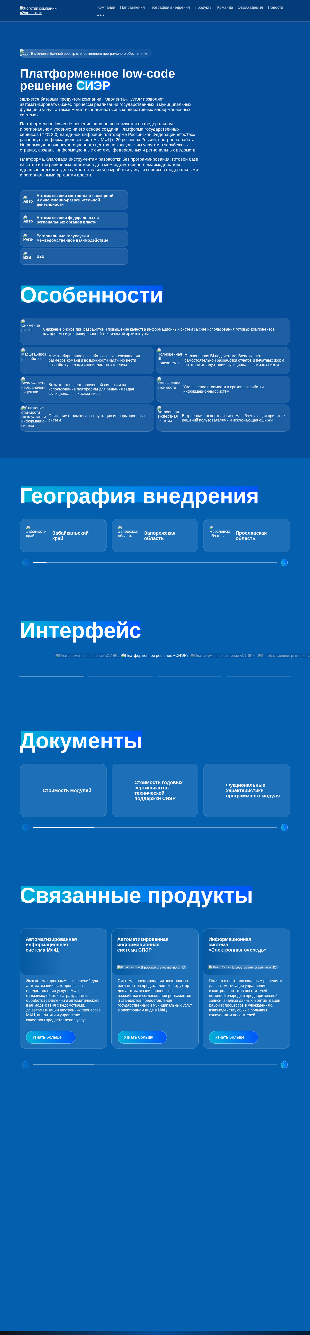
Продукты (203, 7)
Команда (225, 7)
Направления (132, 7)
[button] (284, 562)
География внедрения (170, 7)
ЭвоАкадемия (250, 7)
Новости (275, 7)
